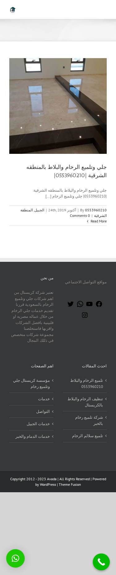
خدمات (44, 398)
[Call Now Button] (101, 561)
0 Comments (80, 215)
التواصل (43, 411)
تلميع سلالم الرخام (87, 435)
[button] (15, 558)
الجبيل (39, 210)
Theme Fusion (70, 484)
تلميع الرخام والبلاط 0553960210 (86, 383)
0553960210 (96, 210)
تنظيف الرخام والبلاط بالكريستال (85, 402)
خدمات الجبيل (38, 423)
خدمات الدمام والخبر (32, 436)
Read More (98, 221)
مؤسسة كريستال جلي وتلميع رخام (31, 383)
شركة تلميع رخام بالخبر (89, 420)
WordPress (48, 484)
